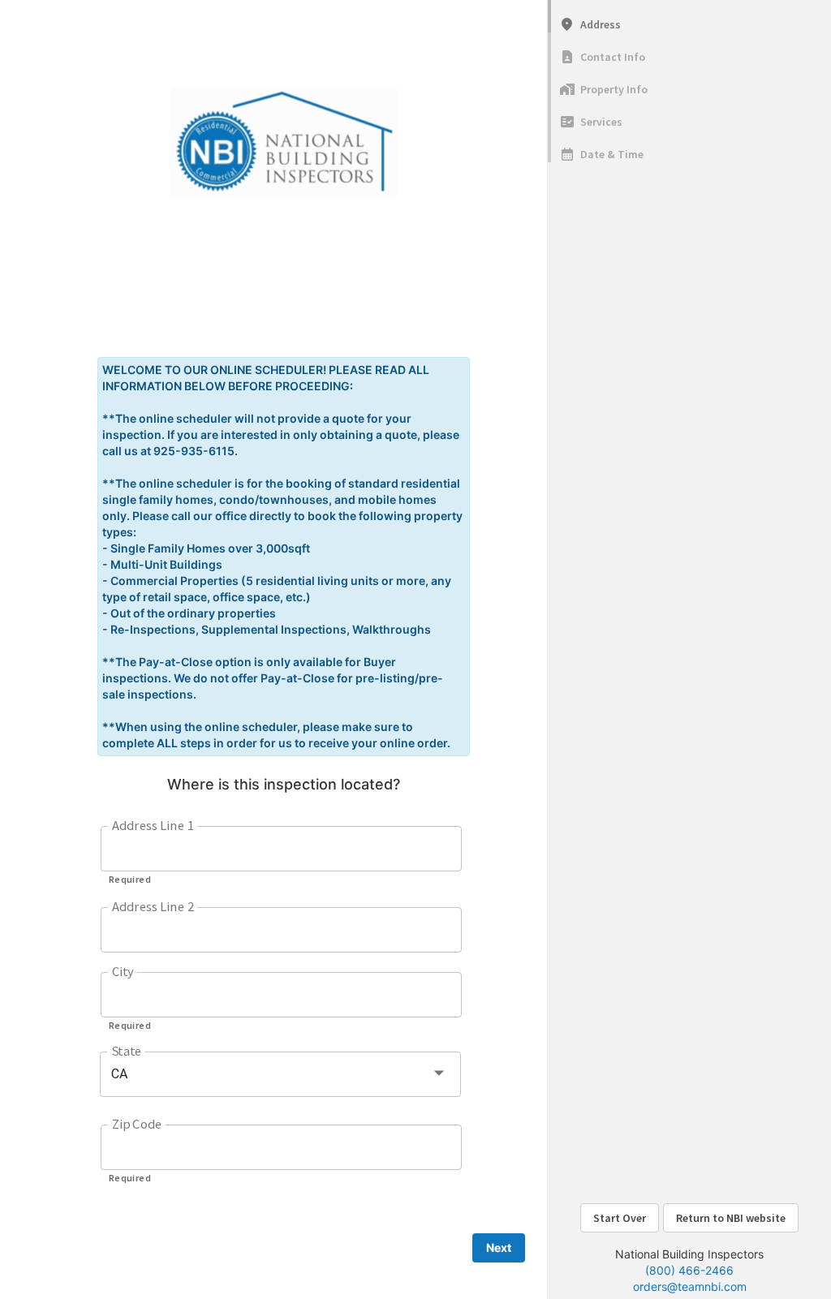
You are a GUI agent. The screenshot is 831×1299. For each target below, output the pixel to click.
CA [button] (119, 1074)
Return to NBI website (731, 1218)
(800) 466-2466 (689, 1270)
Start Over (619, 1218)
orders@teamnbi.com (690, 1286)
